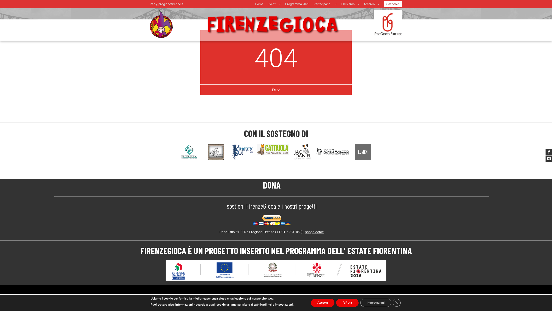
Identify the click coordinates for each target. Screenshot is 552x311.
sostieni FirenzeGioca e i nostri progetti (272, 206)
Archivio (369, 4)
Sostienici (393, 4)
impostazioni (284, 305)
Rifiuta (347, 303)
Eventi (272, 4)
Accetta (322, 303)
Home (259, 4)
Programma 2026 (297, 4)
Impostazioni (376, 303)
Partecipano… (323, 4)
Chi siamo (348, 4)
